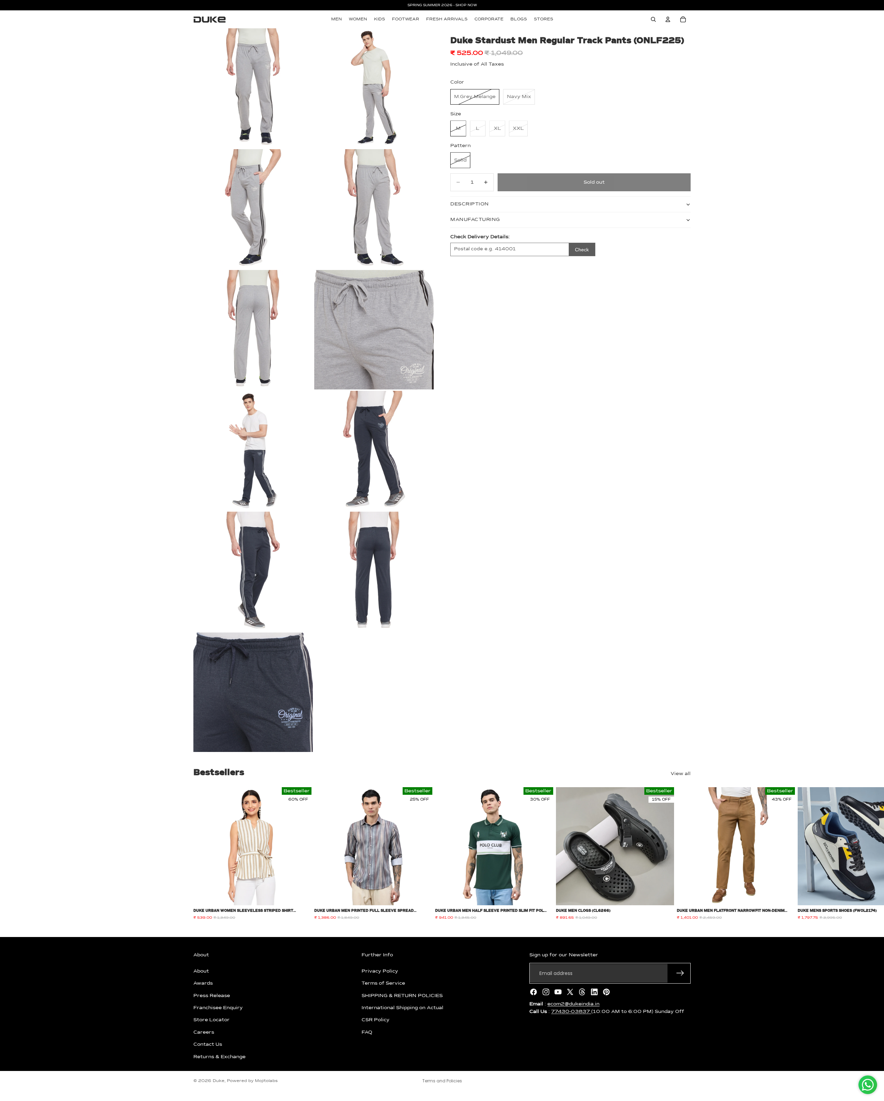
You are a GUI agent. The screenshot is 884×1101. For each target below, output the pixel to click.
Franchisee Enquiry (218, 1007)
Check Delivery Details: (480, 236)
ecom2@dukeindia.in (573, 1004)
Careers (203, 1032)
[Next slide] (683, 853)
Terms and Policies (442, 1081)
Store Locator (211, 1019)
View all (681, 773)
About (201, 971)
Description (469, 204)
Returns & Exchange (219, 1056)
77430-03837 (571, 1011)
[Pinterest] (606, 992)
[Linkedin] (594, 992)
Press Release (211, 995)
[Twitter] (570, 992)
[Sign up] (680, 973)
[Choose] (301, 895)
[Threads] (582, 992)
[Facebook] (533, 992)
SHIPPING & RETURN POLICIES (402, 995)
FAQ (367, 1032)
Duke (218, 1081)
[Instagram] (546, 992)
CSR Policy (376, 1019)
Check (582, 249)
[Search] (653, 19)
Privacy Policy (380, 971)
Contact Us (207, 1044)
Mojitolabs (266, 1081)
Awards (203, 983)
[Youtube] (558, 992)
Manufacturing (475, 219)
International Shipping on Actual (402, 1007)
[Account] (667, 19)
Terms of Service (383, 983)
